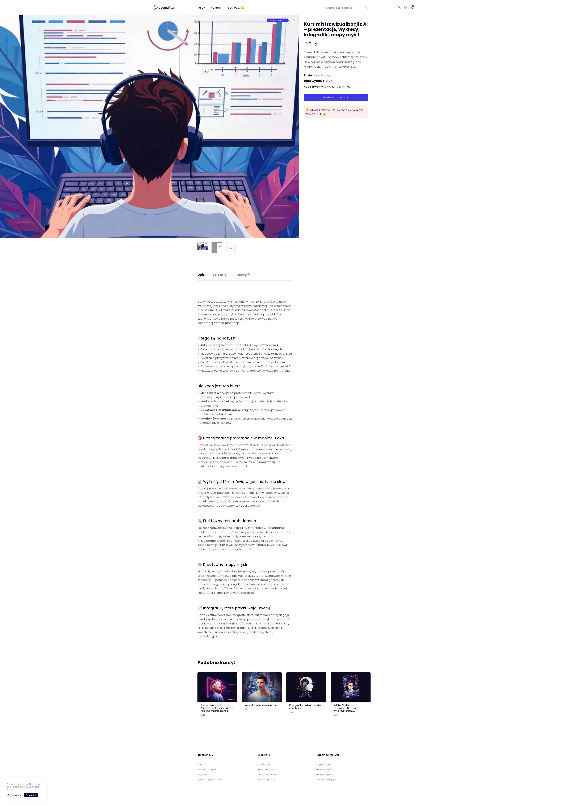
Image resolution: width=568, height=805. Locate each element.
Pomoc (201, 764)
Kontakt (216, 7)
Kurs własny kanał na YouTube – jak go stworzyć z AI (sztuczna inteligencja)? (216, 708)
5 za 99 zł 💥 (236, 7)
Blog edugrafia (324, 764)
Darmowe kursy (265, 769)
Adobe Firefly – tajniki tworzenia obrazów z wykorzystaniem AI (346, 708)
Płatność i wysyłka (207, 769)
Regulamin (203, 774)
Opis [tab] (201, 275)
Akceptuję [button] (31, 795)
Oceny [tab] (243, 275)
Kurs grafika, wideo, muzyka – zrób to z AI (306, 706)
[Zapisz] (315, 42)
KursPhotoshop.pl (325, 779)
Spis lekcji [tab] (221, 275)
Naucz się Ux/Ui (324, 769)
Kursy (201, 7)
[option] (217, 696)
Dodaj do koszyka (336, 97)
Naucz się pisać (324, 774)
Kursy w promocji (266, 774)
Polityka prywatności (209, 779)
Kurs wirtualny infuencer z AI (261, 705)
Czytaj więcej (14, 795)
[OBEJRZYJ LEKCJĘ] (294, 20)
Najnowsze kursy (266, 779)
